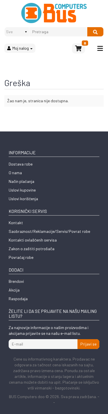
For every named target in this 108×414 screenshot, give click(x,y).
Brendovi (16, 281)
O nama (15, 172)
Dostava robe (21, 163)
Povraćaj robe (21, 257)
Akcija (14, 289)
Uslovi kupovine (22, 189)
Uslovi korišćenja (23, 198)
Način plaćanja (21, 181)
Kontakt (16, 222)
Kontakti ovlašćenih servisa (33, 239)
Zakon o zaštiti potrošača (31, 248)
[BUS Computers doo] (54, 13)
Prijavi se (88, 343)
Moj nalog (20, 48)
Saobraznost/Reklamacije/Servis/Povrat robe (49, 231)
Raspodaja (18, 298)
